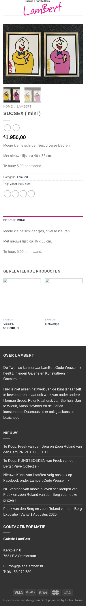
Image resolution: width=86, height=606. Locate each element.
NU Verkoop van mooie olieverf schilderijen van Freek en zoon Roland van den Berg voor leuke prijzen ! (40, 494)
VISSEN (8, 324)
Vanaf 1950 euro (20, 184)
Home (8, 106)
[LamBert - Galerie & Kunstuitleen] (43, 7)
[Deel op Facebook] (15, 193)
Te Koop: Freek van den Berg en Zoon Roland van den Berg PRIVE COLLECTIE (42, 449)
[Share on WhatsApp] (7, 193)
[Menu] (6, 7)
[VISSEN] (22, 297)
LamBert (24, 106)
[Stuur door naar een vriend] (31, 193)
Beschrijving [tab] (14, 220)
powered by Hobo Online (65, 600)
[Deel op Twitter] (23, 193)
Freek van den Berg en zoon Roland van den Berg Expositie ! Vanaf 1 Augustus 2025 (42, 511)
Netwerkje (52, 324)
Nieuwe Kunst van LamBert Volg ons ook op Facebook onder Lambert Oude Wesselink (37, 478)
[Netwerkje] (64, 297)
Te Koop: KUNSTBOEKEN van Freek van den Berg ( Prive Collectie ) (39, 463)
